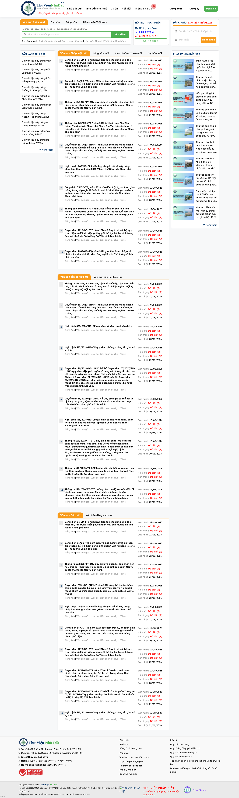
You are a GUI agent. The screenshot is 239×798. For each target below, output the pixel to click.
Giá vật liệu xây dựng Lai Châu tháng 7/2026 (36, 97)
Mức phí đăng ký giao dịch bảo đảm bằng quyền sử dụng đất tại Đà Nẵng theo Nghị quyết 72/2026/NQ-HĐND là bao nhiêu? (206, 98)
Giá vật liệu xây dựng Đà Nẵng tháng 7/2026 (35, 141)
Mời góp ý (152, 40)
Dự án (114, 8)
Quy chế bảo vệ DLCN (181, 756)
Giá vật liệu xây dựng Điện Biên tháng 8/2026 (36, 106)
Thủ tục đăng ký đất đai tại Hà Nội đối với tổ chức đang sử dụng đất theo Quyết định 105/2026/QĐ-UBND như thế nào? (206, 179)
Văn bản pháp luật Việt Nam (134, 757)
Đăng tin (211, 8)
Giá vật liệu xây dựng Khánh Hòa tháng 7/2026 (35, 115)
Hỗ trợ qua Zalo (147, 28)
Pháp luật (124, 753)
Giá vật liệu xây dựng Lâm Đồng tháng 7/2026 (36, 80)
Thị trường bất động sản (132, 761)
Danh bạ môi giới (128, 774)
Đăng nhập (176, 8)
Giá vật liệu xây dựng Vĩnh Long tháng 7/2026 (36, 62)
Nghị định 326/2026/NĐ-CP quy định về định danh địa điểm (98, 326)
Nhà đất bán (74, 8)
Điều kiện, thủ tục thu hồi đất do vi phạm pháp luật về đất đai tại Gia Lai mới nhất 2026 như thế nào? (206, 196)
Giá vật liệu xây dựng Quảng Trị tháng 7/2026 (34, 89)
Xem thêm (47, 149)
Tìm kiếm (120, 34)
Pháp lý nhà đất (128, 769)
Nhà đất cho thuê (96, 8)
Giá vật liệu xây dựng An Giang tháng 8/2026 (35, 124)
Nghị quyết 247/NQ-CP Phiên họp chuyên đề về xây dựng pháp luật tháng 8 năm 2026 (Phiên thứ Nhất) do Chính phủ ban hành (98, 169)
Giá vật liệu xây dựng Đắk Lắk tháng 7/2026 (36, 71)
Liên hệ (173, 740)
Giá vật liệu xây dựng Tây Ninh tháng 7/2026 (36, 133)
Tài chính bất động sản (131, 765)
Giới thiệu (124, 740)
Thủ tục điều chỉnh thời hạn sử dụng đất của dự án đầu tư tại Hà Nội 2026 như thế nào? (206, 212)
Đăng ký (194, 8)
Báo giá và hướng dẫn (131, 748)
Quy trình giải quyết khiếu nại (185, 748)
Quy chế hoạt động (179, 744)
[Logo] (28, 8)
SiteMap (124, 744)
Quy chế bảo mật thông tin (183, 752)
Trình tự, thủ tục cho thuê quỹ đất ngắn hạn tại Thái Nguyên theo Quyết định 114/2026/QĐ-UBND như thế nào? (205, 65)
